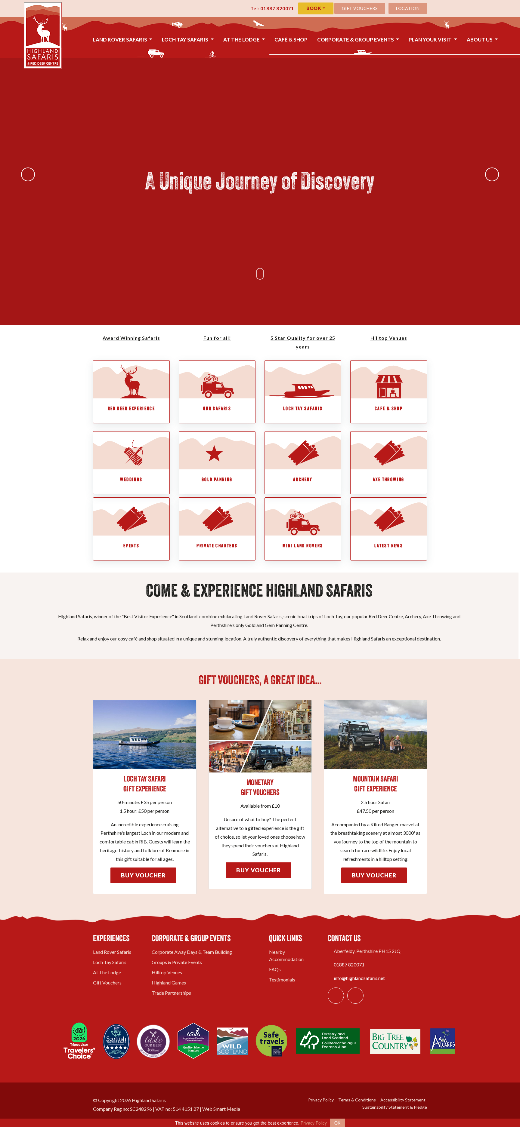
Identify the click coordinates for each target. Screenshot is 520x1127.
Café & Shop (291, 39)
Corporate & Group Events (356, 39)
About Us (480, 39)
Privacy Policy (320, 1099)
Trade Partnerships (171, 993)
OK (337, 1123)
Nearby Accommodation (286, 955)
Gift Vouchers (360, 8)
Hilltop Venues (167, 972)
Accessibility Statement (402, 1099)
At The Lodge (242, 39)
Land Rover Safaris (120, 39)
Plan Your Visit (431, 39)
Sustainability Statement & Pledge (394, 1107)
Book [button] (314, 8)
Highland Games (169, 982)
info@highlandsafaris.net (359, 978)
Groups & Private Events (177, 962)
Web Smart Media (221, 1109)
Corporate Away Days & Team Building (192, 952)
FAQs (275, 969)
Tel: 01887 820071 (271, 8)
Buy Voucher (143, 875)
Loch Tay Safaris (185, 39)
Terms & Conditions (356, 1099)
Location (407, 8)
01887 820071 (349, 964)
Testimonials (282, 979)
